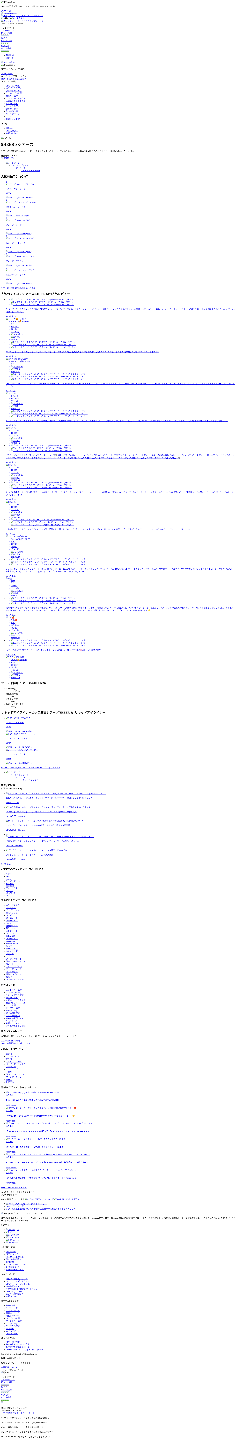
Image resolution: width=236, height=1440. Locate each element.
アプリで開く (7, 11)
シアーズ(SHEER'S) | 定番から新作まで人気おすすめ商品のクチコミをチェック (40, 1209)
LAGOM (9, 891)
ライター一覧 (12, 1308)
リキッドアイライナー (30, 171)
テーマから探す (13, 106)
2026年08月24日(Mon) (10, 1041)
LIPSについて (12, 131)
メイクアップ (14, 163)
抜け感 (9, 915)
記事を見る (6, 864)
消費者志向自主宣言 (15, 1270)
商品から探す (12, 96)
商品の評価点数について (17, 1279)
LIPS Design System (14, 1291)
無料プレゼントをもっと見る (14, 1188)
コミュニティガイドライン (18, 1281)
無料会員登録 (28, 1413)
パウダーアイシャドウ (16, 1064)
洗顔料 (9, 1072)
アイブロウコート (14, 959)
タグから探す (12, 104)
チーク (9, 1080)
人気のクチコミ (13, 1311)
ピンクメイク (12, 931)
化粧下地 (10, 1082)
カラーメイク (12, 921)
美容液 (9, 1054)
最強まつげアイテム (15, 974)
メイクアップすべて (20, 165)
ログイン (10, 58)
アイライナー (22, 168)
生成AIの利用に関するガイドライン (21, 1289)
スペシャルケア (13, 1056)
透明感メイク (12, 926)
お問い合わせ (12, 133)
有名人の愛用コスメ (15, 1018)
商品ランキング (13, 1316)
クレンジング (12, 1069)
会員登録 (5, 1367)
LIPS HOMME (12, 1334)
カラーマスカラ (13, 905)
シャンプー (11, 1067)
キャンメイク (12, 876)
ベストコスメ (12, 116)
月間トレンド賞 (13, 119)
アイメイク (11, 908)
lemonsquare (11, 941)
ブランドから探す (14, 91)
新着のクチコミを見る (16, 101)
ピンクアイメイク (14, 969)
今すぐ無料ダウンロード (12, 1413)
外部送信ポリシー (14, 1267)
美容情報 (10, 1329)
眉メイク (10, 964)
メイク (9, 956)
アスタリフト (12, 888)
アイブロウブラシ (14, 967)
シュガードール (13, 881)
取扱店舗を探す (13, 111)
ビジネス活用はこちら (16, 1294)
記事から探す (12, 109)
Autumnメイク (12, 943)
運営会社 (10, 128)
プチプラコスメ (13, 910)
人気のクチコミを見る (16, 98)
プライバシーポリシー (16, 1264)
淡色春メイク (12, 939)
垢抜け (9, 977)
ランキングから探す (15, 93)
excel (8, 895)
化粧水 (9, 1059)
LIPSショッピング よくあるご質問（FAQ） (25, 1349)
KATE (8, 879)
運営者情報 (11, 1252)
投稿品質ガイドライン (16, 1286)
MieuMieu (10, 884)
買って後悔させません (16, 961)
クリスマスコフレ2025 (16, 1026)
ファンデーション (14, 1077)
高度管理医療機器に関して (18, 1347)
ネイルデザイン (13, 114)
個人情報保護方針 (14, 1259)
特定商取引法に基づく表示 (18, 1344)
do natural (10, 886)
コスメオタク (12, 972)
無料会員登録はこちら (19, 79)
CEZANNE (10, 893)
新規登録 (10, 55)
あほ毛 (9, 946)
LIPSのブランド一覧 (15, 1206)
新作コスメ (11, 928)
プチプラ (10, 954)
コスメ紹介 (11, 936)
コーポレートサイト (15, 1257)
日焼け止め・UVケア (15, 1074)
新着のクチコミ (13, 1313)
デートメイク (12, 948)
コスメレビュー (13, 913)
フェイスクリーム (14, 1061)
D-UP (8, 874)
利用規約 (10, 1262)
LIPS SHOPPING (13, 86)
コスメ (9, 923)
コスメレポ (11, 933)
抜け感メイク (12, 918)
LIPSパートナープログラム (18, 1284)
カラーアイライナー (15, 979)
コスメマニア (12, 951)
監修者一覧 (11, 1305)
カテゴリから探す (14, 88)
